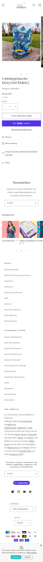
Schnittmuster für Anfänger (15, 366)
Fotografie (32, 435)
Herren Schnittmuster (13, 354)
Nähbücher (21, 428)
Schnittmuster (8, 241)
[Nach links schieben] (16, 74)
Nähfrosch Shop (10, 321)
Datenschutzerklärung (13, 292)
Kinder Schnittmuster (12, 348)
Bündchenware (10, 394)
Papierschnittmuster (28, 242)
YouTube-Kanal (25, 451)
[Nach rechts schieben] (26, 74)
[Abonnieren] (35, 203)
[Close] (41, 545)
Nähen (20, 438)
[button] (3, 5)
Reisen (24, 435)
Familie (17, 435)
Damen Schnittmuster (13, 337)
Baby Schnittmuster (12, 343)
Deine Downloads (11, 270)
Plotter (26, 448)
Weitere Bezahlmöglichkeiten (21, 129)
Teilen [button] (7, 163)
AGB (6, 298)
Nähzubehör (9, 400)
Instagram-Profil (16, 454)
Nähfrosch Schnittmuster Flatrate (17, 275)
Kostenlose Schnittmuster (14, 377)
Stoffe (6, 383)
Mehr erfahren (32, 553)
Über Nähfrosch (10, 315)
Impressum (8, 287)
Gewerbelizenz (10, 371)
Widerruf (8, 304)
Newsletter (8, 281)
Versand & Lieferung (12, 310)
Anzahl (4, 101)
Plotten (30, 438)
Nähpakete (8, 388)
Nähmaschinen (13, 448)
